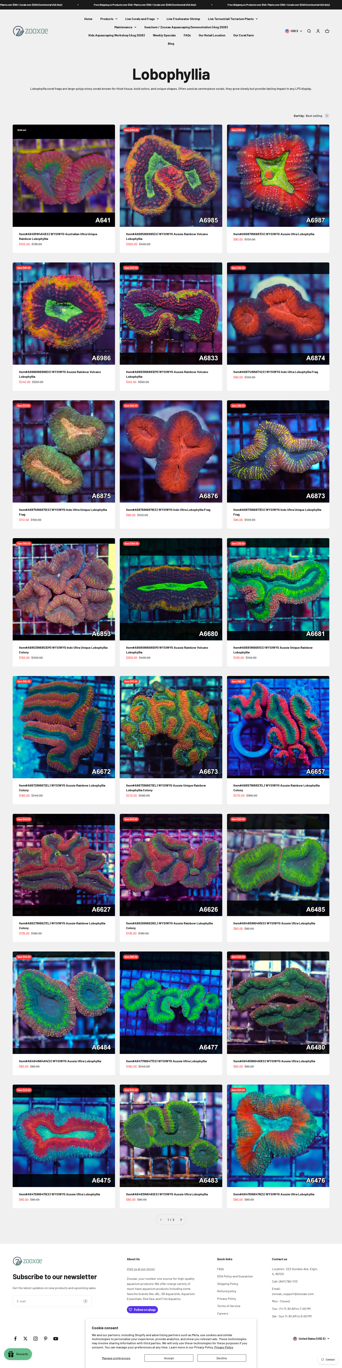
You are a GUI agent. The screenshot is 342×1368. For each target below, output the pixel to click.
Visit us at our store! (141, 1269)
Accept (169, 1358)
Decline (222, 1358)
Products (106, 19)
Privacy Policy (223, 1347)
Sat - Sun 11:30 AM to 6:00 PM (292, 1316)
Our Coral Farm (243, 35)
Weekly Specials (164, 35)
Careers (222, 1313)
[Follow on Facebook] (15, 1338)
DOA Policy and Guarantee (235, 1276)
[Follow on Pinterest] (45, 1338)
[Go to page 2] (181, 1220)
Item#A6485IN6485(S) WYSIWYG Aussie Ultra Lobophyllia (274, 923)
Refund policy (226, 1291)
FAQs (187, 35)
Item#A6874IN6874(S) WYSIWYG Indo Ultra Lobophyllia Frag (275, 372)
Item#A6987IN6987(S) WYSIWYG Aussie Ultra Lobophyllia (273, 234)
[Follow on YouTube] (55, 1338)
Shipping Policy (227, 1284)
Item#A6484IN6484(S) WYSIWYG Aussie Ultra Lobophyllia (60, 1061)
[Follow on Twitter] (25, 1338)
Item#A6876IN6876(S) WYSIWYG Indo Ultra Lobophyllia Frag (168, 509)
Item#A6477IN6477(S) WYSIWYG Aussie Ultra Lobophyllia (166, 1061)
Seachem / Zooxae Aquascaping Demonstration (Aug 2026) (186, 27)
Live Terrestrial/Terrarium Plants (231, 19)
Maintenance (123, 27)
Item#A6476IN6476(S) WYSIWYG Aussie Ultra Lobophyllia (273, 1194)
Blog (171, 43)
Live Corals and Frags (140, 19)
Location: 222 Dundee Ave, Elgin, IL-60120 (295, 1271)
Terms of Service (228, 1306)
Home (88, 19)
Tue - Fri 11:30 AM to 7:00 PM (291, 1308)
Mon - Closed (281, 1301)
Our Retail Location (212, 35)
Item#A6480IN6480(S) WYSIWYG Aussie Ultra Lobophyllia (274, 1061)
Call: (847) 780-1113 (284, 1281)
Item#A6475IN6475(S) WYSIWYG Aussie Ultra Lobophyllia (59, 1194)
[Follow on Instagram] (35, 1338)
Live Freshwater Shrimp (183, 19)
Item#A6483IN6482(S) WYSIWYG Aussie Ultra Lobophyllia (167, 1194)
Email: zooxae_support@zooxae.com (293, 1291)
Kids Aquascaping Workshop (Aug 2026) (116, 35)
